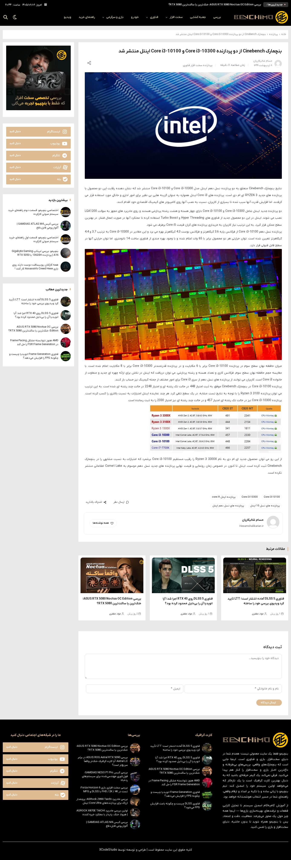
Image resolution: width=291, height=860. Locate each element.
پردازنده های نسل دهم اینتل (228, 505)
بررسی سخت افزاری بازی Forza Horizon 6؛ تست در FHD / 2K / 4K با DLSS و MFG (104, 789)
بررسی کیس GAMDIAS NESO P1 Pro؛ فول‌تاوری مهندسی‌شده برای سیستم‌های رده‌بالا (105, 776)
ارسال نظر (119, 502)
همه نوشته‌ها (101, 523)
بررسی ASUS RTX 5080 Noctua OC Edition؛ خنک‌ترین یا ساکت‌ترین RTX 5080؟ (33, 328)
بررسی (217, 17)
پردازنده (273, 34)
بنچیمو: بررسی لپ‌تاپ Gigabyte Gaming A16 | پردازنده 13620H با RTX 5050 (35, 253)
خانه (283, 34)
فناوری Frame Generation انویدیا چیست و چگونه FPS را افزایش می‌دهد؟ (33, 356)
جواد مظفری (258, 613)
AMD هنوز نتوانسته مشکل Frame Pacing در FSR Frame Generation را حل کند (215, 4)
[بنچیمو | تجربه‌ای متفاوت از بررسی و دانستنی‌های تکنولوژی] (261, 17)
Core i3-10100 (272, 497)
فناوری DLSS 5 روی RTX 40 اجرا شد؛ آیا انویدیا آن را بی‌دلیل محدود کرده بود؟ (36, 315)
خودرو (135, 17)
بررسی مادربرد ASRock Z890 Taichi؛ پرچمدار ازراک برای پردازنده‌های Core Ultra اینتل (102, 801)
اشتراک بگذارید (94, 502)
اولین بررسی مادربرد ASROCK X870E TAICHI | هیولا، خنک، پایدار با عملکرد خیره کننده (102, 812)
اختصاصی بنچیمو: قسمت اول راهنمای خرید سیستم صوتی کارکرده (33, 239)
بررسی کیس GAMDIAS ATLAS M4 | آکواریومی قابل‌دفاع (37, 225)
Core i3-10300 (250, 497)
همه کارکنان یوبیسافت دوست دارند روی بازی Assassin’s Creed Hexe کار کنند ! (35, 266)
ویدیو (67, 17)
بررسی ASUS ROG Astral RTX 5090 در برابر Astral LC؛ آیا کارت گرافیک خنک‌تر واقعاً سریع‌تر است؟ (103, 761)
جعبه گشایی (198, 17)
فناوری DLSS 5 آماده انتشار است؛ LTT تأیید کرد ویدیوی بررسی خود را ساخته (33, 301)
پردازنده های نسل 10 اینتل (265, 505)
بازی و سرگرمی (115, 17)
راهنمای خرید (87, 17)
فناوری (154, 17)
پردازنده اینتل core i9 (224, 497)
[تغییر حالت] (15, 17)
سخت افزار (176, 17)
